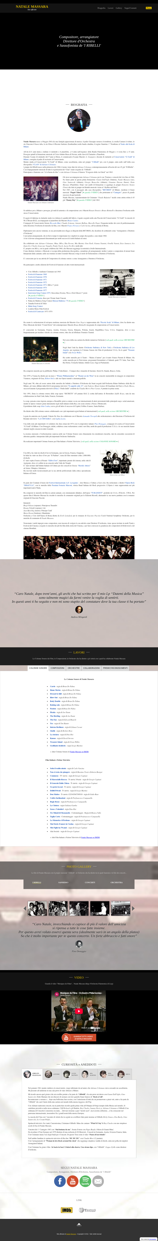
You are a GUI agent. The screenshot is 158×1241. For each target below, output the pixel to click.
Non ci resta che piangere (60, 772)
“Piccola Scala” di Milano (109, 322)
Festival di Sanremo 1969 (37, 274)
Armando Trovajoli (90, 416)
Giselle (52, 730)
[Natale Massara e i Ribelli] (37, 916)
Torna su (79, 1225)
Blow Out (53, 697)
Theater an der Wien (85, 376)
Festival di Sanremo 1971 (37, 279)
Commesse (54, 775)
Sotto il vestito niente (58, 768)
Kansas (53, 738)
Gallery (119, 8)
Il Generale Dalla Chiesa (59, 783)
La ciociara (54, 734)
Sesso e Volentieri (57, 809)
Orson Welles (76, 352)
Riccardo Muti (55, 223)
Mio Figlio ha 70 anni (58, 827)
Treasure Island (56, 742)
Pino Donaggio (100, 424)
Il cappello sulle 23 (76, 386)
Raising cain (55, 704)
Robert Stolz (49, 378)
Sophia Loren (60, 418)
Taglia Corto (55, 816)
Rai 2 (57, 388)
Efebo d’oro (53, 460)
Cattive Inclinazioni (57, 798)
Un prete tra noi (56, 786)
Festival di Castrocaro (36, 311)
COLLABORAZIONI (91, 668)
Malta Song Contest (35, 306)
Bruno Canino (73, 220)
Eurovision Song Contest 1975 (39, 293)
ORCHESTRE (74, 668)
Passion (53, 708)
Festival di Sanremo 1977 (37, 290)
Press (149, 8)
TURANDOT (96, 493)
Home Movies (55, 690)
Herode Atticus (84, 465)
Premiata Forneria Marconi (62, 485)
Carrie (52, 686)
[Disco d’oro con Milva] (117, 473)
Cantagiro (117, 192)
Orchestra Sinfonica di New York (98, 347)
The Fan (53, 719)
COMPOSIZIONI (57, 668)
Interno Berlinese (57, 727)
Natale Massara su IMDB (79, 751)
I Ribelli (95, 162)
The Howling (55, 716)
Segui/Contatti (130, 8)
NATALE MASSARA (32, 6)
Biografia (101, 8)
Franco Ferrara (73, 225)
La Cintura (54, 805)
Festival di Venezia (35, 298)
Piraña (52, 712)
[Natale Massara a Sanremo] (117, 295)
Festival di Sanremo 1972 (37, 282)
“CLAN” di (44, 164)
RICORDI (107, 190)
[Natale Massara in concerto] (40, 361)
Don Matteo (54, 794)
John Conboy (46, 406)
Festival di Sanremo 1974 (37, 287)
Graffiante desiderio (58, 745)
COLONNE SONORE (38, 668)
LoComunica (152, 1239)
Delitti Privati (55, 790)
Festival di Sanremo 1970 (37, 277)
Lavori (110, 8)
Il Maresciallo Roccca (58, 779)
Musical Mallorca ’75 (60, 301)
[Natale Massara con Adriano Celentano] (40, 200)
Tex (51, 723)
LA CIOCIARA (45, 418)
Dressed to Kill (56, 693)
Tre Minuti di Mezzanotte (60, 812)
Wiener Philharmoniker (65, 376)
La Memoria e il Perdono (60, 820)
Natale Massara (71, 1234)
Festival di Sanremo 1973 (37, 285)
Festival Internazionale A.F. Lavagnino (63, 482)
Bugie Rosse (55, 801)
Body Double (55, 701)
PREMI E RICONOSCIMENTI (115, 668)
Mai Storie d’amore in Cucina (61, 824)
